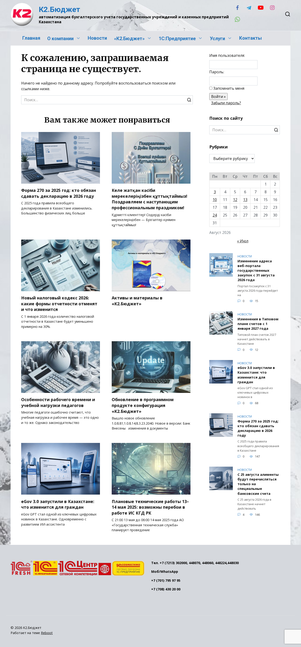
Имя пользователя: (227, 55)
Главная (31, 38)
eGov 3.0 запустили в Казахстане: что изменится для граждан (57, 504)
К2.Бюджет (59, 9)
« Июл (242, 241)
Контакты (250, 38)
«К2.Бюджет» (129, 38)
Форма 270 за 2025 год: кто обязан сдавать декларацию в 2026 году (58, 193)
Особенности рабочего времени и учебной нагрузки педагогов (58, 402)
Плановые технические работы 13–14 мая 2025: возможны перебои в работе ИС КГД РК (150, 506)
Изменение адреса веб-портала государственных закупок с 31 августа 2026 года (256, 270)
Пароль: (216, 71)
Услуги (217, 38)
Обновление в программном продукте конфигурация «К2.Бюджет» (143, 405)
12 (235, 199)
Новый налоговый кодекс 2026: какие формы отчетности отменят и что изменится (59, 303)
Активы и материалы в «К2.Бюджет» (137, 300)
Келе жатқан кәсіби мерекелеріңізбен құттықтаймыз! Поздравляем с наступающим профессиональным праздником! (149, 198)
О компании (60, 38)
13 (245, 199)
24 (215, 215)
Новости (97, 38)
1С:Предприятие (177, 38)
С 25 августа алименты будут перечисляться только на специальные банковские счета (258, 484)
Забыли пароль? (226, 102)
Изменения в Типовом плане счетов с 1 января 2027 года (258, 324)
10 (215, 199)
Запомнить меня (228, 88)
